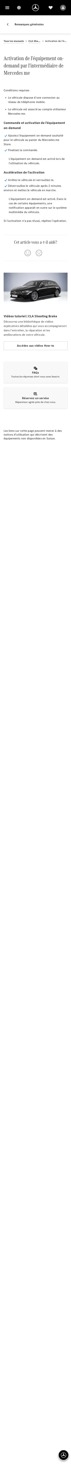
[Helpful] (27, 252)
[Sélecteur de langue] (19, 8)
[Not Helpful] (39, 252)
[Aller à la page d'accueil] (35, 7)
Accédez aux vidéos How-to (35, 346)
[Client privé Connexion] (63, 7)
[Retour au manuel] (9, 24)
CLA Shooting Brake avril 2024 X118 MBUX (34, 41)
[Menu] (7, 7)
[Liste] (51, 8)
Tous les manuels (14, 41)
